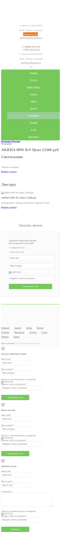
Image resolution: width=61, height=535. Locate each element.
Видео (33, 108)
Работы (5, 336)
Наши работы (33, 87)
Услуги (33, 80)
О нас (33, 129)
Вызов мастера (30, 34)
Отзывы (33, 122)
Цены (33, 101)
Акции (33, 94)
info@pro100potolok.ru (31, 38)
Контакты (33, 137)
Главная (33, 73)
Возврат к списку (9, 172)
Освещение (33, 115)
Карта (17, 336)
